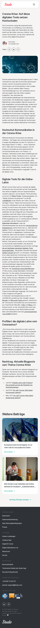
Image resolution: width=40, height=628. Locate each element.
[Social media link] (4, 604)
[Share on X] (9, 49)
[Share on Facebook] (18, 49)
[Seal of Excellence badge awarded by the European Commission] (16, 596)
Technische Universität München (23, 269)
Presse (4, 527)
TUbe (23, 305)
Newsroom (6, 551)
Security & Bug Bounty (10, 572)
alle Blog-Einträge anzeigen (19, 500)
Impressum (6, 516)
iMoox (30, 305)
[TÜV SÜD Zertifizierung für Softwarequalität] (5, 596)
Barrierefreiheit (7, 564)
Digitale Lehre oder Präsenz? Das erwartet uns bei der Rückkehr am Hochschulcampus (19, 385)
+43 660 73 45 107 (9, 581)
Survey (4, 555)
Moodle (5, 300)
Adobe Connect (7, 253)
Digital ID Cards (7, 544)
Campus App (6, 540)
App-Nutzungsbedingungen (12, 523)
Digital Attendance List (10, 548)
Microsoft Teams (17, 300)
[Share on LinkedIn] (14, 49)
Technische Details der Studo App (14, 568)
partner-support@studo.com (12, 585)
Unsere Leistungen (8, 536)
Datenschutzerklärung (10, 519)
